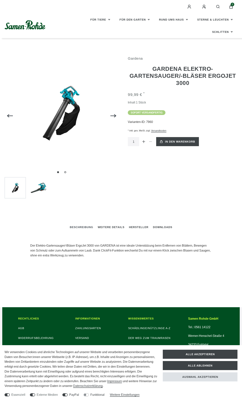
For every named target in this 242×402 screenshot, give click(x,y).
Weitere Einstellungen (125, 394)
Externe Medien (47, 394)
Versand (82, 338)
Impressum (114, 381)
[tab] (81, 227)
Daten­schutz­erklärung (88, 385)
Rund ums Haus (172, 19)
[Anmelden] (190, 6)
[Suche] (218, 7)
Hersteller (138, 227)
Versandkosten (158, 130)
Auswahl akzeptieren (200, 376)
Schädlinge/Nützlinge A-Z (149, 328)
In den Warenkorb (180, 141)
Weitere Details (111, 227)
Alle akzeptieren (200, 354)
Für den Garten (133, 19)
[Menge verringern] (150, 141)
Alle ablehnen (200, 365)
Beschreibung (81, 227)
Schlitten (221, 31)
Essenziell (18, 394)
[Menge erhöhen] (143, 141)
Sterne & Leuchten (213, 19)
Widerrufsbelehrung (36, 338)
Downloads (162, 227)
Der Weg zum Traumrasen (149, 338)
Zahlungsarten (88, 328)
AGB (21, 328)
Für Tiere (98, 19)
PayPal (74, 394)
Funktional (97, 394)
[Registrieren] (205, 6)
